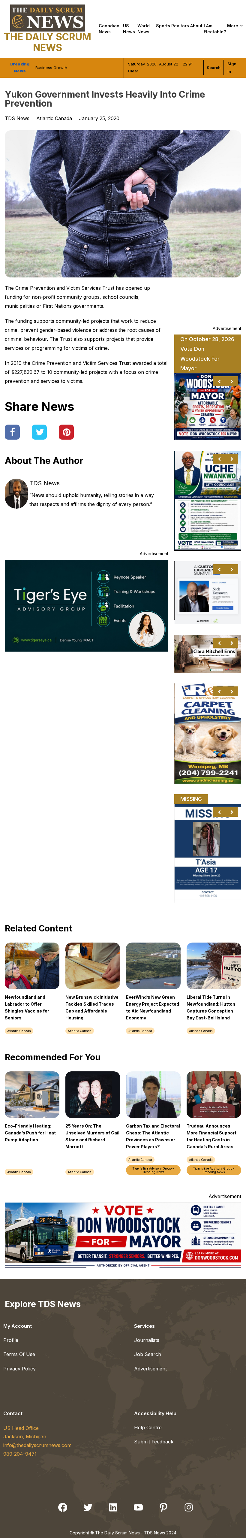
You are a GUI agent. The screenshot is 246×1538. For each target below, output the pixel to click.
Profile (10, 1340)
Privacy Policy (19, 1369)
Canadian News (109, 28)
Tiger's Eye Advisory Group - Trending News (153, 1170)
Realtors (180, 25)
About (196, 25)
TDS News (44, 483)
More (232, 25)
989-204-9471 (20, 1454)
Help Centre (148, 1427)
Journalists (146, 1340)
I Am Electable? (215, 28)
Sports (163, 25)
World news (143, 28)
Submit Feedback (153, 1442)
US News (129, 28)
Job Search (147, 1354)
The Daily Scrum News (47, 42)
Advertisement (150, 1369)
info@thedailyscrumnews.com (37, 1445)
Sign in (231, 67)
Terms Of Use (19, 1354)
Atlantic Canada (54, 118)
